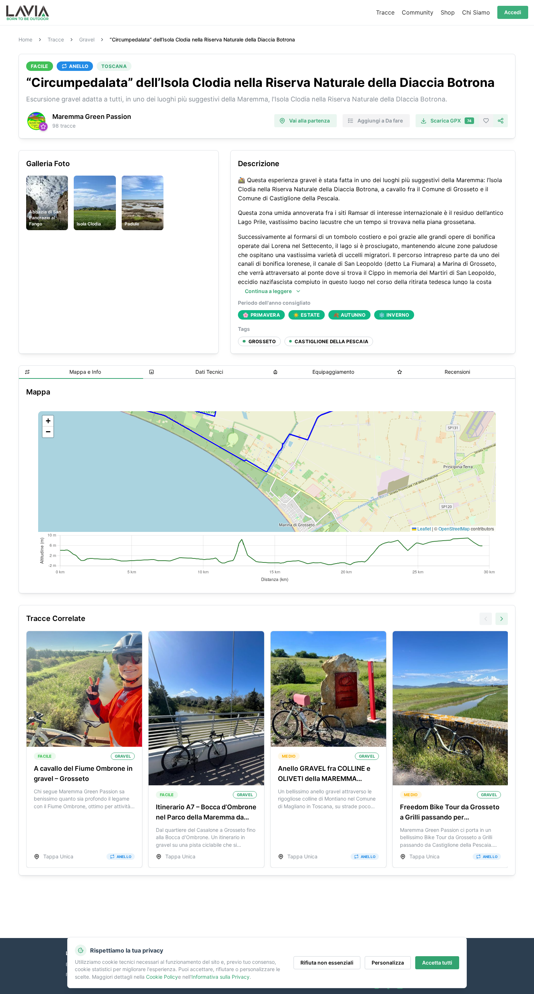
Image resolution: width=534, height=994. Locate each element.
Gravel (86, 39)
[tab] (81, 372)
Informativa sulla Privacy (220, 977)
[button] (48, 421)
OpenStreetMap (454, 528)
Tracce (56, 39)
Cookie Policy (162, 977)
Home (25, 39)
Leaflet (423, 528)
